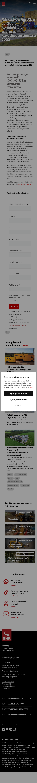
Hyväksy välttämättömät (18, 400)
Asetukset (18, 405)
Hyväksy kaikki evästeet (18, 393)
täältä (31, 387)
